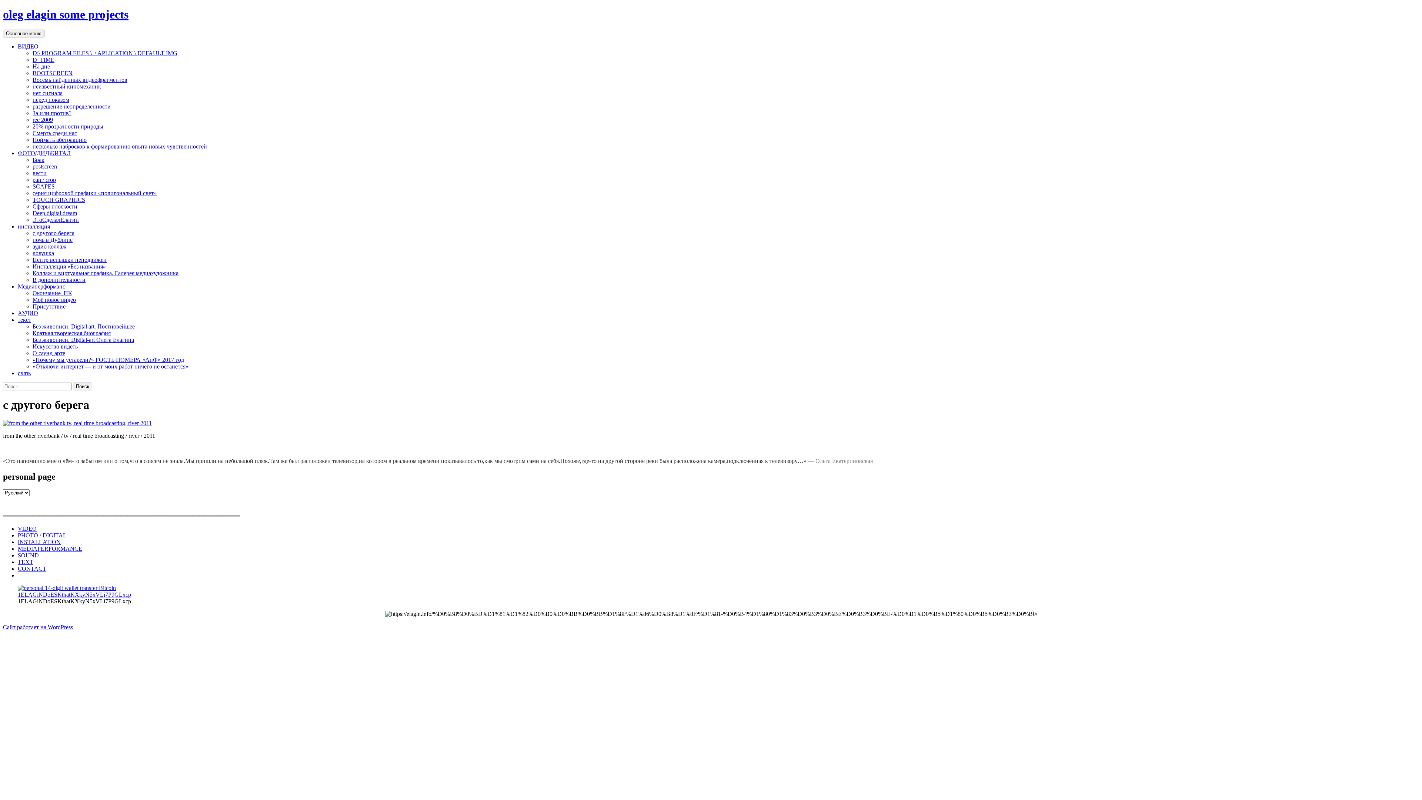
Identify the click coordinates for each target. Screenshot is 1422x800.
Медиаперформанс (41, 286)
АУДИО (28, 313)
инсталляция (34, 226)
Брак (38, 160)
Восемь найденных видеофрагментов (80, 80)
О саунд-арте (49, 353)
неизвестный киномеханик (67, 86)
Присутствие (49, 306)
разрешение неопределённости (72, 106)
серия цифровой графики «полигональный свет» (95, 193)
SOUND (28, 555)
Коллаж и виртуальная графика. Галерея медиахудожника (105, 273)
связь (24, 373)
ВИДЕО (28, 46)
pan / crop (44, 180)
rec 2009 (43, 120)
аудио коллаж (49, 246)
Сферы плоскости (55, 206)
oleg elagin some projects (65, 14)
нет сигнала (48, 93)
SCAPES (44, 186)
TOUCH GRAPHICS (59, 200)
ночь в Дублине (53, 240)
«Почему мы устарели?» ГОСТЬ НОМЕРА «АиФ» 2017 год (108, 360)
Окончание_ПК (52, 293)
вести (40, 173)
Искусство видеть (55, 346)
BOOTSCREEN (53, 73)
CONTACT (32, 569)
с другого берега (53, 233)
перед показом (51, 100)
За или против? (52, 113)
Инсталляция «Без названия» (69, 266)
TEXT (25, 562)
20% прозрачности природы (68, 126)
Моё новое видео (54, 300)
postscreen (45, 166)
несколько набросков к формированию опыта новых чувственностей (120, 146)
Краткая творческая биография (72, 333)
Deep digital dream (55, 213)
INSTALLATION (39, 542)
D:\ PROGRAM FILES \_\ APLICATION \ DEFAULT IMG (105, 53)
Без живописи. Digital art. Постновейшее (84, 326)
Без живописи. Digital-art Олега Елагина (83, 340)
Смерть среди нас (55, 133)
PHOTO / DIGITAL (42, 535)
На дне (41, 66)
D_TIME (43, 60)
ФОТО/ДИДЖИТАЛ (44, 153)
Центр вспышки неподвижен (70, 260)
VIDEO (27, 529)
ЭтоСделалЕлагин (56, 220)
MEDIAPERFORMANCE (50, 549)
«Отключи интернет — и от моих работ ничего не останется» (110, 366)
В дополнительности (59, 280)
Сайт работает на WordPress (38, 627)
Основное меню (23, 33)
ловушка (43, 253)
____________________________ (59, 575)
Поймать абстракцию (60, 140)
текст (24, 320)
